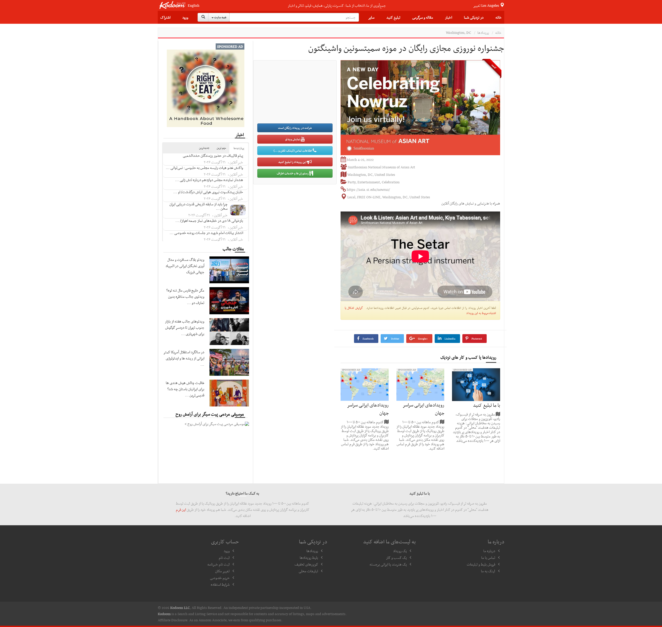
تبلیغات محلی (308, 571)
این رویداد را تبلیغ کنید (292, 161)
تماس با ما (488, 557)
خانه (498, 17)
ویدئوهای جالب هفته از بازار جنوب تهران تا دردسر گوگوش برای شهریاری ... (184, 327)
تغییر (486, 5)
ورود (185, 17)
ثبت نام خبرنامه (218, 564)
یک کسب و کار (396, 557)
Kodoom (164, 614)
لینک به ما (488, 571)
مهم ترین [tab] (221, 147)
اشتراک (165, 17)
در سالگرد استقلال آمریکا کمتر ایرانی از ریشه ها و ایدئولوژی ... (184, 358)
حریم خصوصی (220, 578)
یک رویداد (400, 551)
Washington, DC (458, 32)
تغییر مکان (222, 571)
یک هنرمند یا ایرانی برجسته (388, 564)
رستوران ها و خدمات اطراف (293, 173)
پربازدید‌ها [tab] (239, 148)
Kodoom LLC (180, 608)
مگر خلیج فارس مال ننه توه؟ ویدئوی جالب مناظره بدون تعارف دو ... (185, 296)
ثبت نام (224, 557)
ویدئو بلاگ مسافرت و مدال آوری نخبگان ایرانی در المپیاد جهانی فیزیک (185, 265)
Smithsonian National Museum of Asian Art (381, 167)
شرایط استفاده (220, 584)
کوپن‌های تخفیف (306, 564)
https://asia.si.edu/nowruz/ (368, 189)
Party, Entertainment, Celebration (374, 182)
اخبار (448, 17)
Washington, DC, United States (371, 174)
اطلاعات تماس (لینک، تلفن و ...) (293, 150)
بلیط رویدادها (309, 557)
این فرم (181, 509)
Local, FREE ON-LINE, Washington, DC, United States (388, 197)
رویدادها (483, 32)
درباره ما (489, 551)
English (193, 5)
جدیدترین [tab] (204, 147)
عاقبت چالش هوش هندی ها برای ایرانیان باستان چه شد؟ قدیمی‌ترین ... (185, 389)
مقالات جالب (233, 248)
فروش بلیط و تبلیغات (481, 564)
